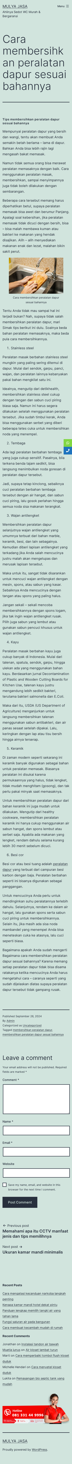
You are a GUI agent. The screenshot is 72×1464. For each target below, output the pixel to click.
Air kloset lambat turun (42, 1350)
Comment (11, 1080)
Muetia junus (11, 1350)
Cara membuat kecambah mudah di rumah (33, 1327)
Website (8, 1164)
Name (8, 1121)
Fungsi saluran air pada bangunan (26, 1322)
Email (7, 1142)
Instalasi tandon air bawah (40, 1344)
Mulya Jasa (15, 6)
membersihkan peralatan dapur (32, 1030)
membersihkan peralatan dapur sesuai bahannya (33, 1034)
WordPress (39, 1449)
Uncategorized (32, 1025)
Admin (11, 1020)
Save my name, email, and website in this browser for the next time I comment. (34, 1187)
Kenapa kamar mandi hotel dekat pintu (30, 1305)
